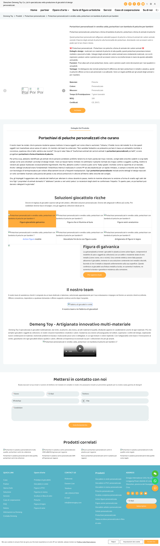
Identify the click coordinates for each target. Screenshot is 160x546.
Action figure (29, 239)
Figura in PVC (39, 488)
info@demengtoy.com (73, 503)
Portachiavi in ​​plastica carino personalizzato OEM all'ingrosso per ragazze (58, 457)
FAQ (5, 504)
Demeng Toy (8, 16)
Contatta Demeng (10, 516)
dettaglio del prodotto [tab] (80, 128)
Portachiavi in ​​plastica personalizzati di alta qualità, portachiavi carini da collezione (20, 457)
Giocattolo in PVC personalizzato (108, 483)
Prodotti (19, 16)
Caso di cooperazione (11, 500)
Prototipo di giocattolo (42, 480)
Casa (5, 480)
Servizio (6, 496)
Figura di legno (40, 504)
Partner (6, 484)
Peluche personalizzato (104, 491)
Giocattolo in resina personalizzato (108, 487)
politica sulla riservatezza (86, 542)
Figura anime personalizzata (106, 503)
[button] (157, 10)
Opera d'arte (8, 488)
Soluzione (7, 492)
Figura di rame (39, 508)
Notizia (6, 508)
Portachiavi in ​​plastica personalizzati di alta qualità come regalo (137, 457)
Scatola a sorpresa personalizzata (108, 495)
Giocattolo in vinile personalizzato (108, 479)
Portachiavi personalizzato (35, 16)
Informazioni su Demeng (12, 512)
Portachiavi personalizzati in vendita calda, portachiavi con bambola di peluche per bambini (83, 16)
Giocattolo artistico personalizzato (108, 507)
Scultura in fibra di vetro (43, 496)
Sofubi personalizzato (103, 511)
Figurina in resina (40, 492)
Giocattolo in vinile (41, 484)
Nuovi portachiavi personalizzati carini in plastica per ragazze (99, 457)
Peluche (37, 500)
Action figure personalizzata (106, 499)
